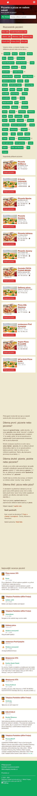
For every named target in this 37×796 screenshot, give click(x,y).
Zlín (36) (24, 41)
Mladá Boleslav (7, 102)
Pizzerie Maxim (24, 198)
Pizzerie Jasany (25, 251)
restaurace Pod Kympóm (25, 325)
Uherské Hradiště (24, 138)
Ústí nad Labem (8, 143)
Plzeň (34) (5, 41)
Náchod (24, 102)
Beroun (14, 53)
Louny (14, 98)
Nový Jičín (6, 107)
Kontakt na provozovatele (10, 767)
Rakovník (30, 120)
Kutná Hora (14, 93)
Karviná (5, 89)
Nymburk (14, 107)
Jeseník (20, 81)
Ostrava (12, 111)
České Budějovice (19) (18, 32)
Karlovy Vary (29, 85)
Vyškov (5, 147)
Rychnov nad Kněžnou (19, 125)
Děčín (23, 67)
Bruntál (10, 58)
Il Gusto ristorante (22, 180)
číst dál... (30, 753)
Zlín (28, 147)
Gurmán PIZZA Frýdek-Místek (24, 269)
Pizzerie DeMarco (22, 163)
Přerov (5, 120)
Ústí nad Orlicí (19, 143)
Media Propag (26, 779)
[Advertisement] (18, 394)
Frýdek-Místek (17, 72)
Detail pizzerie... (9, 172)
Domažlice (6, 72)
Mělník (22, 98)
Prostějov (20, 120)
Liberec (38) (6, 36)
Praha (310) (15, 41)
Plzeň (10, 116)
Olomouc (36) (17, 36)
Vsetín (31, 143)
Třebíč (5, 138)
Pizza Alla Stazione (22, 306)
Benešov (7, 53)
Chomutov (6, 67)
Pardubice (22, 111)
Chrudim (14, 67)
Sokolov (5, 129)
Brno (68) (5, 32)
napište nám (18, 506)
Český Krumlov (21, 62)
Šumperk (24, 129)
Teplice (27, 134)
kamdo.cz (14, 769)
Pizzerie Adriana (25, 233)
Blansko (22, 53)
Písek (4, 116)
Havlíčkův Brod (7, 76)
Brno (4, 58)
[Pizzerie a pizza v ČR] (4, 783)
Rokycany (6, 125)
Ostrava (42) (28, 36)
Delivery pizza (24, 288)
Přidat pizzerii (6, 765)
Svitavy (5, 134)
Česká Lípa (20, 58)
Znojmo (5, 152)
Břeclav (29, 53)
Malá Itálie (19, 522)
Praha (26, 116)
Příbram (12, 120)
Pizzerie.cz (5, 773)
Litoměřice (6, 98)
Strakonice (13, 129)
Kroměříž (5, 93)
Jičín (26, 81)
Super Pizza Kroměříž (23, 343)
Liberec (24, 93)
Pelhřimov (31, 111)
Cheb (32, 62)
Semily (32, 125)
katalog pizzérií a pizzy (8, 781)
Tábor (13, 134)
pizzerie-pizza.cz (18, 2)
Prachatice (18, 116)
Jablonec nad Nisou (9, 81)
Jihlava (5, 85)
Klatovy (19, 89)
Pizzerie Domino (21, 217)
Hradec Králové (28, 76)
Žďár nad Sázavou (17, 147)
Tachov (20, 134)
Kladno (12, 89)
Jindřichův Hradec (15, 85)
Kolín (26, 89)
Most (16, 102)
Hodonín (17, 76)
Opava (5, 111)
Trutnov (11, 138)
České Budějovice (8, 62)
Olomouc (25, 107)
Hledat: (7, 17)
